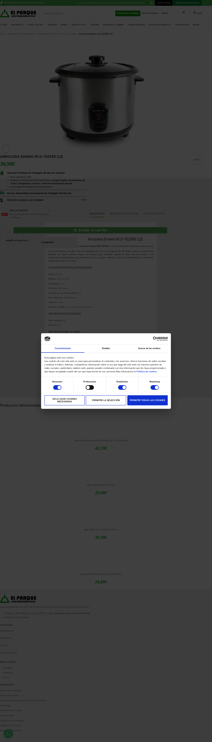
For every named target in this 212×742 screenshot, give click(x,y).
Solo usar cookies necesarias (64, 400)
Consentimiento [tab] (63, 348)
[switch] (90, 387)
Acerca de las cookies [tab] (149, 348)
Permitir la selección (106, 400)
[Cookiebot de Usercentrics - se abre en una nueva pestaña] (155, 339)
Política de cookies (147, 371)
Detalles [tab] (106, 348)
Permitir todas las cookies (147, 400)
